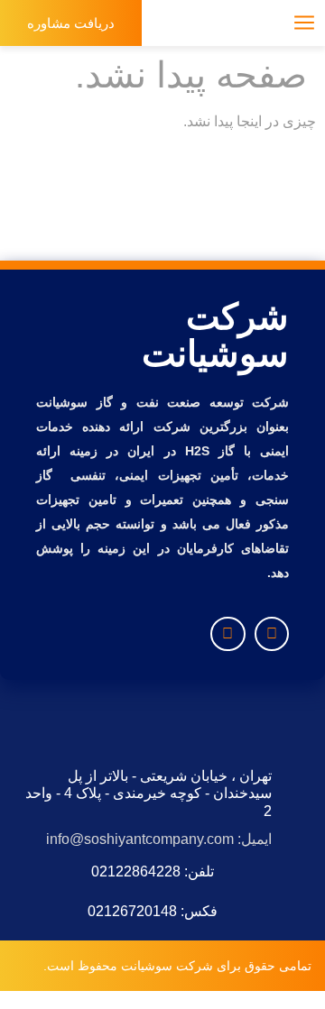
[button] (177, 23)
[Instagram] (272, 634)
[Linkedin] (227, 634)
